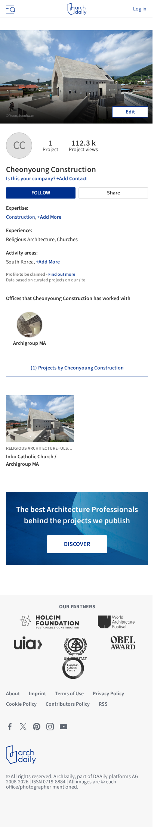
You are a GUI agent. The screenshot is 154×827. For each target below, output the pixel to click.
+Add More (49, 217)
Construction (20, 217)
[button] (30, 436)
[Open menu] (9, 9)
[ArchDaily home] (76, 9)
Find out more (61, 274)
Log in (140, 9)
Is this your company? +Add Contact (46, 178)
